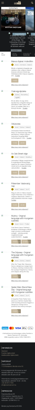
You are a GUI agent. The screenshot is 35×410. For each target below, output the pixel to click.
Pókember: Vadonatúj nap (20, 184)
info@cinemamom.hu (8, 385)
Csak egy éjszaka (18, 91)
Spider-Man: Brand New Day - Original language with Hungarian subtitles (22, 289)
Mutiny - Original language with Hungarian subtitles (22, 218)
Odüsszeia (15, 124)
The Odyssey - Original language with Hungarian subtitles (22, 255)
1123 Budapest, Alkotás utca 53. (12, 366)
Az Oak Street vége (19, 153)
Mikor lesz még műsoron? (19, 85)
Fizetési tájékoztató (8, 353)
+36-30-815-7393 (7, 383)
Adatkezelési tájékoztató (9, 355)
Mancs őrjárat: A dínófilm (22, 61)
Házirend (4, 351)
